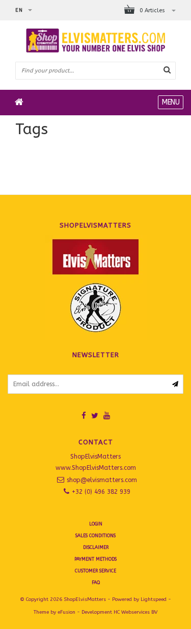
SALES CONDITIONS (95, 535)
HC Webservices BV (135, 612)
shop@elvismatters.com (102, 480)
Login (95, 523)
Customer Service (95, 570)
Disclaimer (95, 547)
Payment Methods (95, 559)
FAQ (96, 582)
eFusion (66, 612)
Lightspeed (154, 599)
